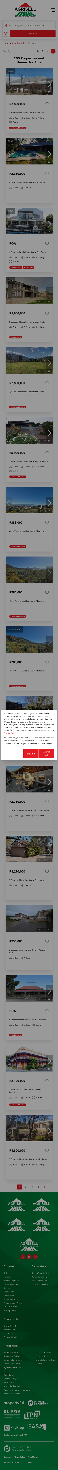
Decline (31, 753)
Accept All (46, 753)
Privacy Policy (9, 733)
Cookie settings (13, 753)
